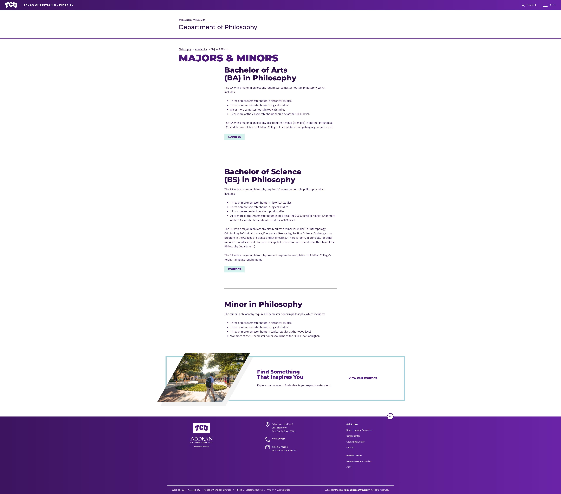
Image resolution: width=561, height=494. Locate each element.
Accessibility (194, 489)
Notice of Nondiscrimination (217, 489)
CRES (349, 467)
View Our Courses (363, 378)
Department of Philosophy (218, 27)
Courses (234, 136)
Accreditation (283, 489)
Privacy (269, 489)
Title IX (238, 489)
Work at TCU (178, 489)
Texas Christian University (357, 489)
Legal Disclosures (254, 489)
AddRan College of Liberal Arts (192, 19)
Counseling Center (355, 441)
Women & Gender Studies (359, 461)
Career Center (353, 435)
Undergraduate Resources (359, 429)
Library (349, 447)
